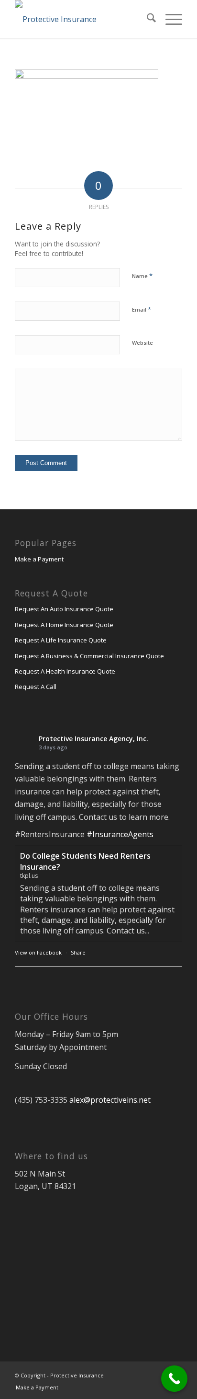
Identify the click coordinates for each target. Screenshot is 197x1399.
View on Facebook (38, 952)
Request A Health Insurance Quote (65, 671)
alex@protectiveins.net (110, 1100)
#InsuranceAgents (120, 834)
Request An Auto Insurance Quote (64, 609)
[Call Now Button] (174, 1378)
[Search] (146, 19)
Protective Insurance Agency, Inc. (93, 738)
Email (141, 309)
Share (78, 952)
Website (142, 342)
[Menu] (169, 19)
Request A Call (35, 686)
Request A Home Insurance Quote (64, 624)
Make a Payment (39, 559)
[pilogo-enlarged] (82, 19)
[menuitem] (146, 19)
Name (142, 275)
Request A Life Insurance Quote (61, 640)
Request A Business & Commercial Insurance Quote (89, 656)
